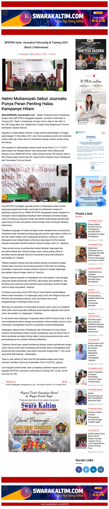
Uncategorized (93, 340)
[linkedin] (93, 469)
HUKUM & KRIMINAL (95, 268)
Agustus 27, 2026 (96, 240)
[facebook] (79, 469)
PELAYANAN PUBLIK (95, 221)
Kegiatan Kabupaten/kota (94, 291)
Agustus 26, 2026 (96, 385)
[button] (54, 3)
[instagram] (100, 469)
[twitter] (86, 469)
